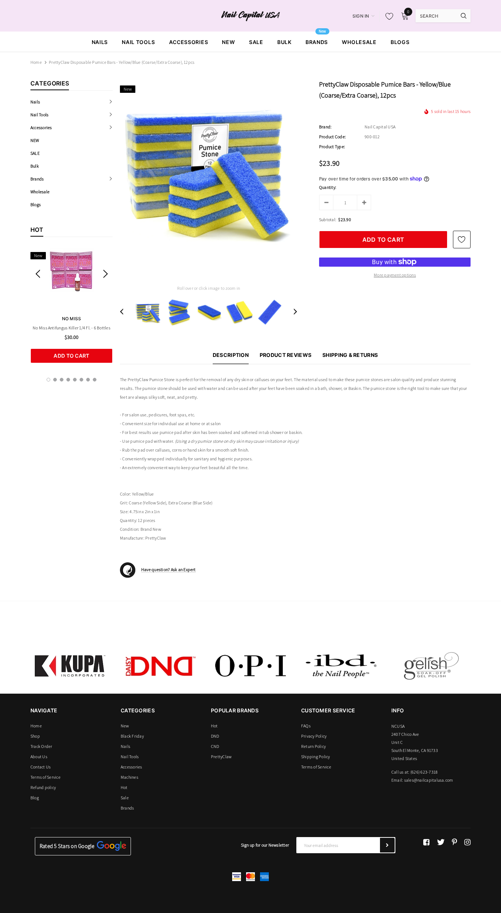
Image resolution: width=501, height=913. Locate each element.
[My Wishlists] (387, 16)
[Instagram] (467, 842)
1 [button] (48, 379)
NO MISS (71, 318)
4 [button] (68, 379)
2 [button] (55, 379)
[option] (71, 305)
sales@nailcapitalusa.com (428, 780)
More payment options (395, 275)
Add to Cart (71, 356)
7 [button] (88, 379)
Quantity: (327, 187)
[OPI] (250, 666)
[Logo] (251, 15)
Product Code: (332, 136)
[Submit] (387, 845)
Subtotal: (327, 219)
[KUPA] (70, 666)
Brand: (325, 126)
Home (36, 62)
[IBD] (340, 666)
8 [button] (94, 379)
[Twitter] (441, 842)
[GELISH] (431, 666)
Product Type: (332, 146)
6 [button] (81, 379)
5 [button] (75, 379)
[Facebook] (426, 842)
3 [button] (61, 379)
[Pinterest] (454, 842)
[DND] (160, 666)
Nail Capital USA (380, 126)
